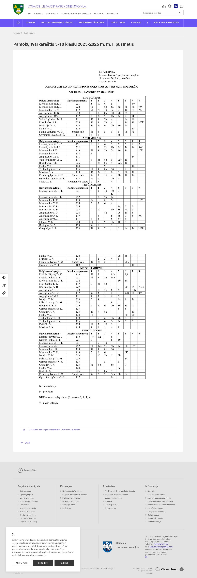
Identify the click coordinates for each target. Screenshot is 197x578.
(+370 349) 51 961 (161, 544)
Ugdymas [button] (30, 22)
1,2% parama (110, 508)
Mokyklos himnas (27, 511)
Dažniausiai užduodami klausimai (161, 505)
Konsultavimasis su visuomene (160, 501)
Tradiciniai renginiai (28, 515)
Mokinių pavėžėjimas (71, 498)
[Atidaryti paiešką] (180, 13)
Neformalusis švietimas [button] (91, 22)
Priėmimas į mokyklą (28, 522)
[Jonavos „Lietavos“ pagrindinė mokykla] (20, 8)
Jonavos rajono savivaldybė (127, 547)
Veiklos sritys (35, 13)
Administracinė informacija (76, 13)
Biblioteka (66, 508)
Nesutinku (43, 563)
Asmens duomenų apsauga (159, 498)
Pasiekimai (24, 505)
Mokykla (99, 13)
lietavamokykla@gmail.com (161, 547)
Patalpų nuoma (68, 505)
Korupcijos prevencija (157, 511)
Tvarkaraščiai (29, 33)
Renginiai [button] (136, 22)
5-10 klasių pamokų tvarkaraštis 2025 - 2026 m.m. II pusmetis (54, 430)
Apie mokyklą (25, 491)
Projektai (108, 501)
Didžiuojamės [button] (118, 22)
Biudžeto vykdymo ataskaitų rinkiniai (120, 491)
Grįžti (27, 442)
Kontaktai (112, 13)
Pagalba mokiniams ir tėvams (74, 495)
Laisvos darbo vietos (156, 495)
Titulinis (16, 33)
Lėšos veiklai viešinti (113, 498)
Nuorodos (152, 491)
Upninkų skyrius (26, 495)
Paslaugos (52, 13)
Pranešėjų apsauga (155, 508)
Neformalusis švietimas (72, 491)
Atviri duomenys (154, 522)
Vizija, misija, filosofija (29, 501)
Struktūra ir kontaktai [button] (166, 22)
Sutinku (64, 563)
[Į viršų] (182, 569)
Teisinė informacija (155, 518)
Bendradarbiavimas (28, 518)
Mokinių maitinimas (70, 501)
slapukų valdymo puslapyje (34, 555)
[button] (164, 6)
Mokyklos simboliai (28, 508)
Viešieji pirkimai (111, 505)
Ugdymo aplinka (27, 498)
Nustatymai (21, 563)
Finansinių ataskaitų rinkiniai (116, 495)
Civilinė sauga (153, 515)
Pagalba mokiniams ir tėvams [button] (57, 22)
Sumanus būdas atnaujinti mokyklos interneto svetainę (143, 570)
